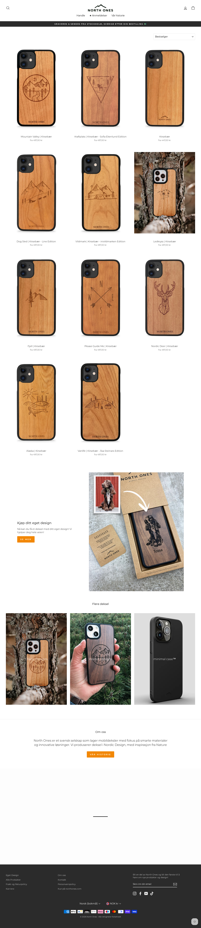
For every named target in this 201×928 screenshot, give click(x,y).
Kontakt (62, 880)
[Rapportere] (175, 884)
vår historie (100, 754)
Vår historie (118, 15)
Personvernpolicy (66, 884)
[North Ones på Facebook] (140, 893)
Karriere (10, 889)
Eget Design (12, 875)
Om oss (62, 875)
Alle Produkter (13, 880)
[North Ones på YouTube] (146, 893)
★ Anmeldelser (98, 15)
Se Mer (25, 539)
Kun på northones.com (69, 889)
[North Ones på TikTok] (152, 893)
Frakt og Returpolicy (16, 884)
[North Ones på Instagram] (134, 893)
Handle (81, 15)
